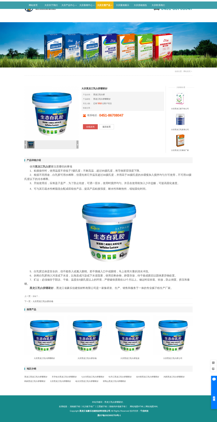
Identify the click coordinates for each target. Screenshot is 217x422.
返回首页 (106, 127)
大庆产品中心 (68, 5)
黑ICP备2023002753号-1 (109, 415)
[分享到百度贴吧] (106, 108)
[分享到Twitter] (104, 108)
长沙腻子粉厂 (88, 406)
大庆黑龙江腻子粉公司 (180, 109)
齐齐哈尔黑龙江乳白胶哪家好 (64, 377)
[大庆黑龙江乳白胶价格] (87, 335)
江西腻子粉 (102, 406)
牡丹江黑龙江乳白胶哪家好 (120, 377)
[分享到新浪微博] (94, 108)
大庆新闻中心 (86, 5)
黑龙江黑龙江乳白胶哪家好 (35, 377)
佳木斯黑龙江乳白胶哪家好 (147, 377)
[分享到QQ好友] (101, 108)
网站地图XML (152, 406)
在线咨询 (90, 127)
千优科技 (144, 411)
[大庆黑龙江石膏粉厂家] (180, 140)
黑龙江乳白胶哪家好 (102, 99)
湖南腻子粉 (75, 406)
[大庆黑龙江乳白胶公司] (173, 335)
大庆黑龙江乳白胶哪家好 (44, 358)
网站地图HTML (137, 406)
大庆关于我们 (51, 5)
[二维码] (213, 363)
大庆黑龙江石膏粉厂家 (180, 150)
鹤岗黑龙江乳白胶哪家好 (34, 381)
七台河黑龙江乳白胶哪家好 (92, 377)
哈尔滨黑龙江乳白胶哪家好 (86, 381)
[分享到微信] (97, 108)
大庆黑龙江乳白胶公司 (172, 358)
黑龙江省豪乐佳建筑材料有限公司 (94, 411)
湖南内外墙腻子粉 (117, 406)
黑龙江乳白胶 (99, 94)
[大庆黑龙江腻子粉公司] (180, 98)
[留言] (213, 369)
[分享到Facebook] (99, 108)
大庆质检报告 (140, 5)
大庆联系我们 (158, 5)
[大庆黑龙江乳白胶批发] (130, 335)
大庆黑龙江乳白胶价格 (43, 301)
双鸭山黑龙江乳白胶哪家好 (114, 381)
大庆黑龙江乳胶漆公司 (180, 130)
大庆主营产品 (103, 5)
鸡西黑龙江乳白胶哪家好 (174, 377)
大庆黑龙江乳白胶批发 (130, 358)
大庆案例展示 (122, 5)
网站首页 (33, 5)
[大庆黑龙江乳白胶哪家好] (44, 335)
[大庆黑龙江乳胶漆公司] (180, 119)
